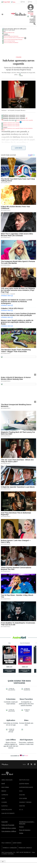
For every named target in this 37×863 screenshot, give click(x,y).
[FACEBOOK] (27, 764)
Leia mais (18, 148)
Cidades (18, 57)
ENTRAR (30, 13)
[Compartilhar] (26, 118)
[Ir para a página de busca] (34, 24)
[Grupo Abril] (6, 2)
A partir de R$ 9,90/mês (9, 671)
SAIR (31, 14)
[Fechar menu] (14, 28)
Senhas (13, 41)
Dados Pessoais (18, 39)
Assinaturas (15, 36)
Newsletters (15, 42)
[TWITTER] (30, 764)
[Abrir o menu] (3, 14)
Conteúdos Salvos (20, 37)
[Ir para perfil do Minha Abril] (18, 33)
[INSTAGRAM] (34, 764)
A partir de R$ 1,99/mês (25, 671)
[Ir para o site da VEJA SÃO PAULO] (18, 15)
